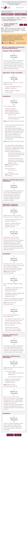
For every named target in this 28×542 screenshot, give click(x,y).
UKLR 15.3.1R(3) (15, 238)
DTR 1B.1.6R (16, 215)
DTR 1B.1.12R (16, 367)
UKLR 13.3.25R (7, 396)
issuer (11, 84)
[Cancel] (26, 34)
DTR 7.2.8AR (7, 283)
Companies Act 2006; (10, 290)
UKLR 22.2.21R (16, 240)
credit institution (11, 145)
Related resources (21, 43)
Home (3, 17)
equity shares (12, 403)
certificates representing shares (11, 404)
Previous (11, 434)
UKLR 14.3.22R (15, 396)
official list (13, 246)
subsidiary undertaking (10, 110)
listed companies (19, 401)
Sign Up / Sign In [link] (20, 7)
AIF (12, 172)
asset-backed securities (10, 128)
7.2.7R (20, 263)
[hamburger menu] (2, 7)
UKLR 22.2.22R (16, 398)
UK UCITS (13, 170)
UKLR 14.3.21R (7, 238)
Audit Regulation (15, 118)
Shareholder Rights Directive (10, 386)
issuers (18, 63)
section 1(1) (13, 224)
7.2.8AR (7, 265)
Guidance (6, 43)
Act (13, 249)
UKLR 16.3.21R (7, 398)
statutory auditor (18, 65)
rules (7, 263)
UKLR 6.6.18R (7, 237)
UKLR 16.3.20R (7, 240)
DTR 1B (23, 17)
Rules (12, 43)
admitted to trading (9, 88)
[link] (7, 7)
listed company (7, 316)
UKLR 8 (13, 426)
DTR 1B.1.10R (7, 423)
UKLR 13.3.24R (14, 237)
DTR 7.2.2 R (12, 263)
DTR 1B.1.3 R (16, 82)
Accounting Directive (8, 304)
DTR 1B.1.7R (7, 217)
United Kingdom (18, 330)
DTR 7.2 (5, 192)
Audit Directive (7, 63)
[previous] (21, 25)
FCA (6, 248)
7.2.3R (17, 263)
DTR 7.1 (5, 62)
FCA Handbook (10, 17)
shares (20, 145)
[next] (25, 25)
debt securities (14, 154)
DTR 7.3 (5, 347)
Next (17, 434)
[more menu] (26, 7)
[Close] (26, 1)
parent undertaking (9, 111)
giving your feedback (14, 4)
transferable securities (15, 86)
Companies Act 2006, (10, 296)
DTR (17, 17)
